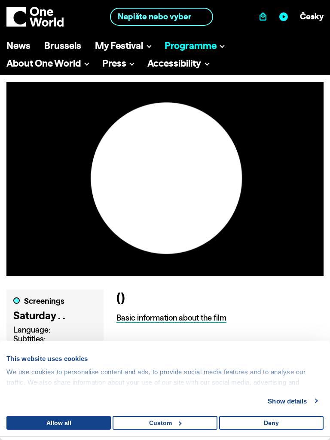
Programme (191, 45)
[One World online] (285, 16)
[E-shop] (265, 16)
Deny (271, 422)
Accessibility (174, 63)
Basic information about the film (171, 317)
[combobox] (161, 16)
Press (114, 63)
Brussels (62, 45)
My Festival (119, 45)
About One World (43, 63)
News (18, 45)
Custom (160, 422)
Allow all (58, 422)
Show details (287, 401)
